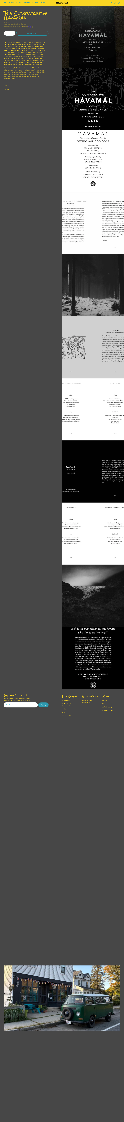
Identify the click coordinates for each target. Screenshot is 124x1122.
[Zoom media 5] (93, 285)
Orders (64, 712)
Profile (64, 709)
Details (6, 85)
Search (104, 700)
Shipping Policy (107, 710)
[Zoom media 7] (93, 409)
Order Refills (66, 700)
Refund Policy (107, 707)
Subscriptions (66, 715)
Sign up (43, 705)
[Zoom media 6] (93, 347)
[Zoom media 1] (93, 37)
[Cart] (119, 3)
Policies (7, 89)
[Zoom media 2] (93, 99)
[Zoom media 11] (93, 658)
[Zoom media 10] (93, 596)
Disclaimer (106, 704)
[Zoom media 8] (93, 471)
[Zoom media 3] (93, 161)
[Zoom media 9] (93, 534)
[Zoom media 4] (93, 223)
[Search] (111, 3)
